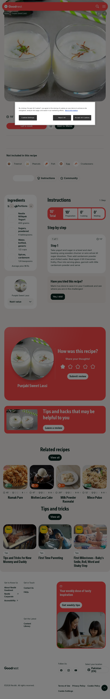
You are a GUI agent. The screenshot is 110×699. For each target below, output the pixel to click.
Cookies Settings (27, 118)
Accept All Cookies (82, 118)
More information (71, 110)
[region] (55, 113)
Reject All (62, 118)
